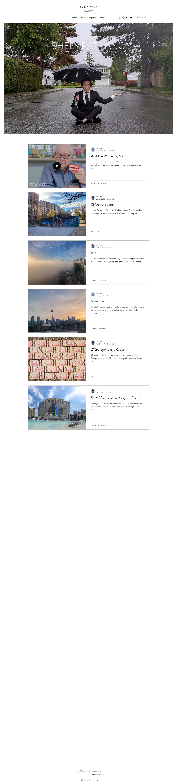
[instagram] (123, 17)
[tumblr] (135, 17)
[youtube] (127, 17)
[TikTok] (119, 17)
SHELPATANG (89, 7)
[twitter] (131, 17)
